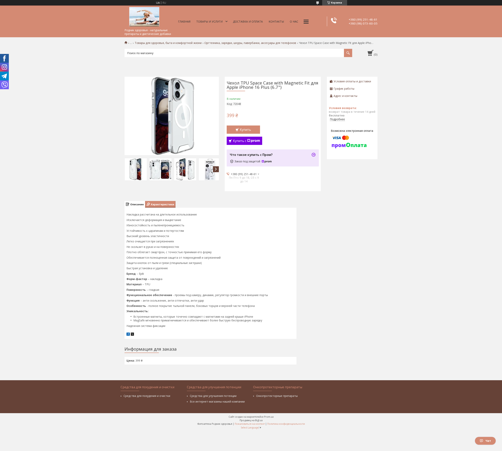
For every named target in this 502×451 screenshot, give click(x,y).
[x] (132, 334)
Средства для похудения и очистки (147, 396)
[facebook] (128, 334)
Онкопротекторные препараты (277, 396)
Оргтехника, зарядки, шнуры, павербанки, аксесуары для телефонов (250, 43)
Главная (184, 21)
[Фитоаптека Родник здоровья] (144, 16)
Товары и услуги (209, 21)
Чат (488, 441)
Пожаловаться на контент (250, 424)
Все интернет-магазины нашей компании (217, 401)
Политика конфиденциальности (286, 424)
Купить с (239, 141)
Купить (245, 129)
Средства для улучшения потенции (213, 396)
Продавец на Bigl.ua (251, 420)
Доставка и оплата (248, 21)
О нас (294, 21)
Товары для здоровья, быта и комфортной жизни (168, 43)
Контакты (276, 21)
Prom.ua (269, 416)
